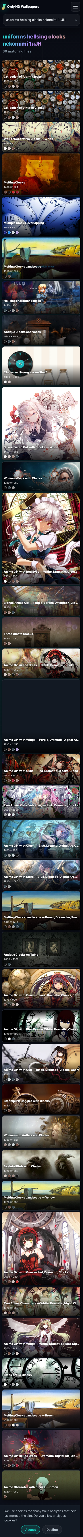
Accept (30, 1529)
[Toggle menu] (75, 7)
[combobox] (39, 19)
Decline (52, 1529)
